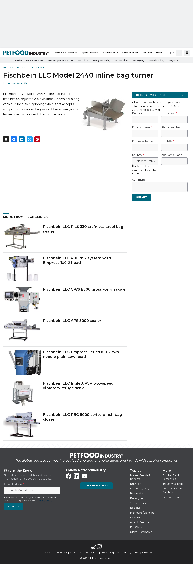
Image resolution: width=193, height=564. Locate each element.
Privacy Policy (130, 552)
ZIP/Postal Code (171, 155)
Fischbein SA (18, 83)
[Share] (14, 139)
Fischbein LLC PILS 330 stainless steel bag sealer (83, 229)
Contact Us (91, 552)
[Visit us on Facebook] (68, 476)
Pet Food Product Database (23, 67)
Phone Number (170, 127)
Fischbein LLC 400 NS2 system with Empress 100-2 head (77, 260)
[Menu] (187, 53)
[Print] (6, 139)
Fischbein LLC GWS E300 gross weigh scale (84, 289)
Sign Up (13, 506)
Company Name (142, 141)
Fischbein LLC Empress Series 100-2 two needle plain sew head (81, 354)
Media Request (110, 552)
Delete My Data (96, 485)
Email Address (142, 127)
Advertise (61, 552)
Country (138, 155)
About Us (75, 552)
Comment (138, 180)
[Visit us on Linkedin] (76, 476)
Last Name (169, 113)
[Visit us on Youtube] (84, 476)
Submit (141, 197)
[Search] (179, 53)
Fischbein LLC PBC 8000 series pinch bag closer (82, 416)
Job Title (167, 141)
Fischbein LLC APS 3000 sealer (72, 320)
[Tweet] (30, 139)
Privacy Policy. (44, 500)
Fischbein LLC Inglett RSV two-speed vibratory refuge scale (78, 385)
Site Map (147, 552)
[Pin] (37, 139)
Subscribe (46, 552)
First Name (140, 113)
